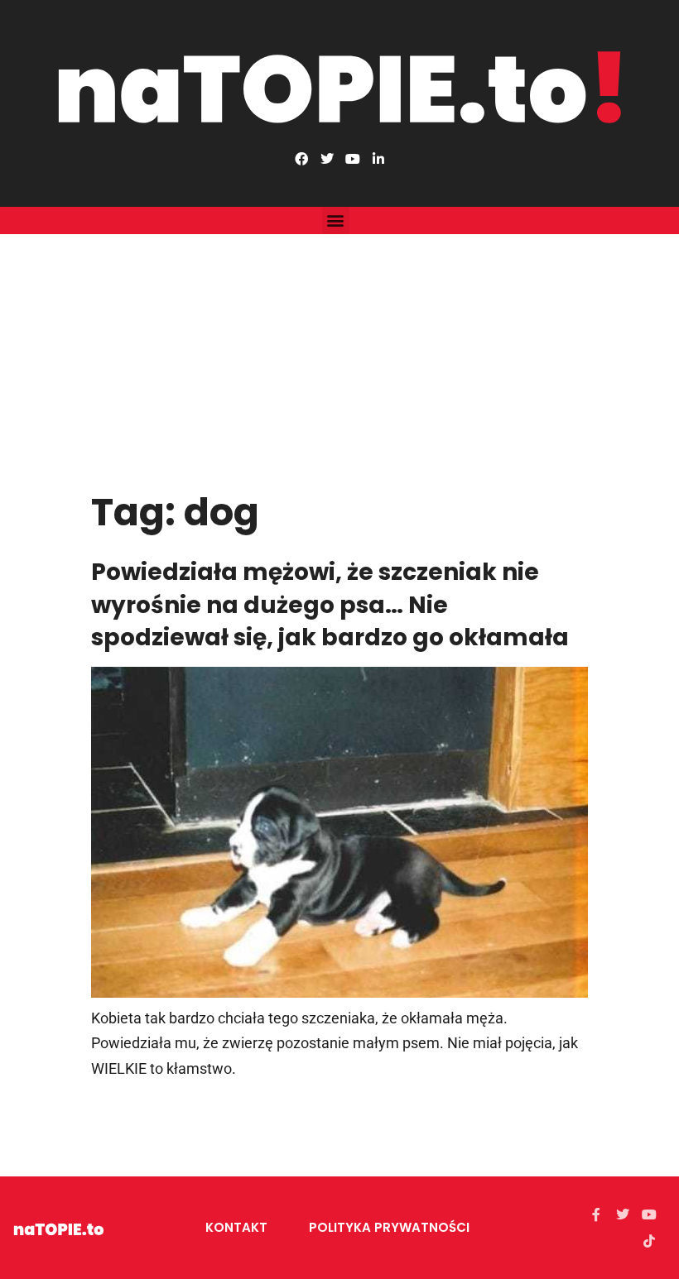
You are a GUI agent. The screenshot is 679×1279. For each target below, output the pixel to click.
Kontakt (236, 1227)
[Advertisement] (339, 358)
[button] (335, 220)
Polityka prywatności (389, 1227)
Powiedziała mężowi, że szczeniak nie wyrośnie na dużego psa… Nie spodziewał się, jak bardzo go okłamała (330, 604)
